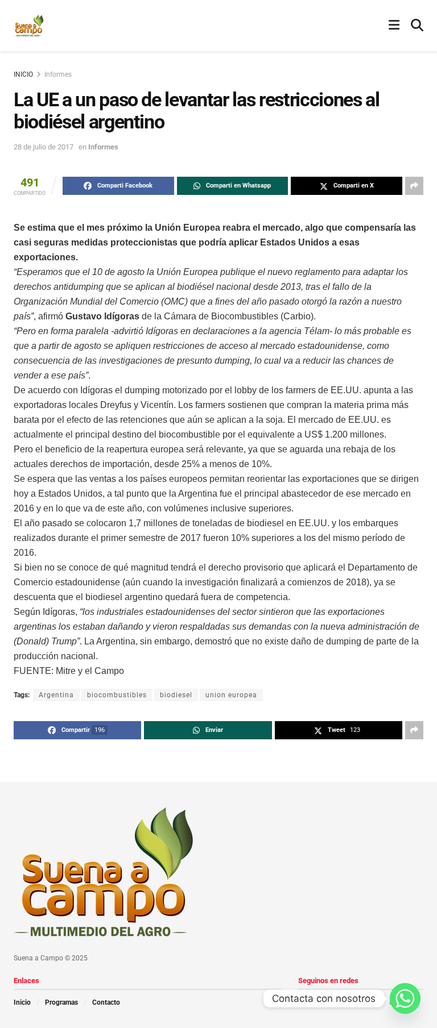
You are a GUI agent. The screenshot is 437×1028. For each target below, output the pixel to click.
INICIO (23, 74)
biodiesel (176, 695)
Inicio (22, 1002)
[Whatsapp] (405, 998)
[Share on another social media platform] (414, 186)
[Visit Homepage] (29, 25)
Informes (58, 74)
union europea (231, 695)
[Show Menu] (394, 25)
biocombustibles (117, 695)
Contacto (106, 1002)
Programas (61, 1002)
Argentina (56, 695)
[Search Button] (417, 25)
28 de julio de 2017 (43, 147)
